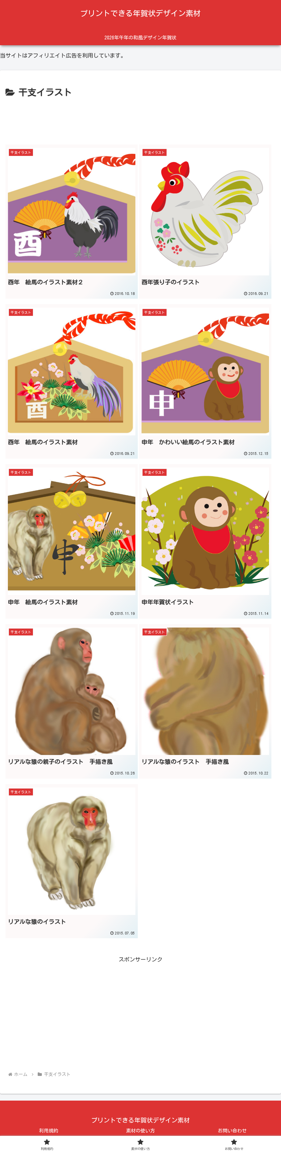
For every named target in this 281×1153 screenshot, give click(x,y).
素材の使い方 (140, 1130)
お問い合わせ (232, 1130)
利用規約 (48, 1130)
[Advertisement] (140, 119)
